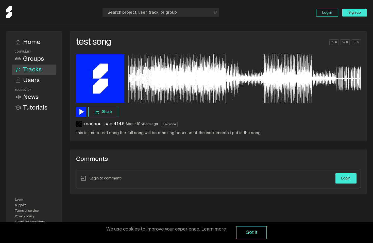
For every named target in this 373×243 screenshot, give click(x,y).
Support (20, 205)
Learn (19, 199)
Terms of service (27, 210)
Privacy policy (24, 216)
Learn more (213, 229)
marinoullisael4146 (104, 124)
